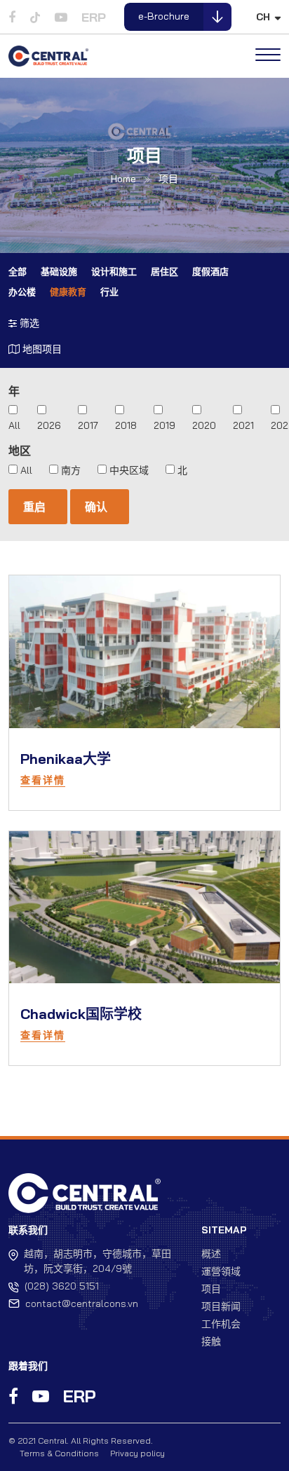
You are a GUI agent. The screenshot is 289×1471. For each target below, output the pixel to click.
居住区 (164, 271)
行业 (109, 291)
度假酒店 (210, 271)
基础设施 (59, 271)
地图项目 (41, 349)
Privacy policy (137, 1453)
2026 (49, 425)
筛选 (28, 323)
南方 (71, 470)
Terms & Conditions (59, 1453)
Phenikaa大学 (65, 758)
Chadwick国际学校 (81, 1013)
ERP (93, 17)
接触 (211, 1341)
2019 (164, 425)
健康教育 (68, 291)
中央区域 (129, 470)
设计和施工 (114, 271)
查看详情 (42, 780)
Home (123, 178)
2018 (126, 425)
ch (263, 17)
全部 (17, 271)
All (14, 425)
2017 (88, 425)
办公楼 (22, 291)
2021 (243, 425)
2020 (204, 425)
